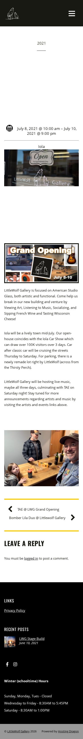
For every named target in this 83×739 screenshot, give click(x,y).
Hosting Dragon (68, 731)
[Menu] (72, 13)
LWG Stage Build (31, 638)
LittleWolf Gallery (18, 731)
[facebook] (7, 663)
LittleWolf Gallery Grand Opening (41, 86)
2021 (41, 43)
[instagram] (15, 663)
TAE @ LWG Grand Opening (38, 509)
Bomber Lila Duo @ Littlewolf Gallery (37, 518)
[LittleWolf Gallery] (12, 19)
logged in (31, 558)
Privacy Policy (14, 610)
